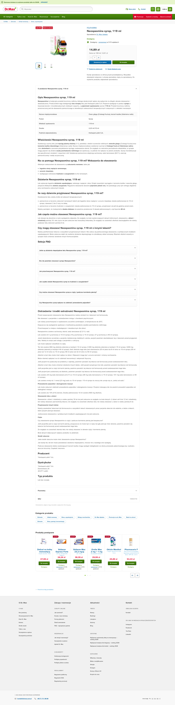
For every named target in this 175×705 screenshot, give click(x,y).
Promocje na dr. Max (115, 517)
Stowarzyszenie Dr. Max (26, 616)
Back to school (130, 517)
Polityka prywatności (60, 659)
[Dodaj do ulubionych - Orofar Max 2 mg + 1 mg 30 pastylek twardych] (102, 537)
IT (159, 698)
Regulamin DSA (59, 678)
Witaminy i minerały (96, 658)
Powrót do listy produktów (45, 589)
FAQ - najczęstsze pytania (62, 625)
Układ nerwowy (52, 517)
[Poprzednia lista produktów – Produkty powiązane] (132, 575)
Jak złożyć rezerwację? (61, 637)
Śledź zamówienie (59, 622)
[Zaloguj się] (158, 9)
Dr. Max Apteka (102, 34)
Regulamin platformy (60, 674)
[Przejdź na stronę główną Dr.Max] (10, 9)
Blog (63, 17)
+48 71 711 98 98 (42, 698)
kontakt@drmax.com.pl (24, 698)
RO (158, 698)
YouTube (128, 631)
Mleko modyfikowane (96, 661)
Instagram (129, 624)
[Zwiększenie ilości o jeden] (98, 57)
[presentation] (44, 541)
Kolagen (92, 668)
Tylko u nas (21, 17)
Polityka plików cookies (61, 662)
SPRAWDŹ (44, 2)
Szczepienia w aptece (25, 632)
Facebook (129, 627)
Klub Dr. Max (32, 17)
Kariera (21, 622)
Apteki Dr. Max (58, 644)
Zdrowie (39, 517)
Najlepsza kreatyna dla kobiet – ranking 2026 (104, 646)
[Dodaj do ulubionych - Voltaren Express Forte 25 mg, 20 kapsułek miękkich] (68, 537)
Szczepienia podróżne (25, 635)
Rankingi (92, 616)
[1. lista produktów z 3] (85, 575)
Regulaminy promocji (60, 681)
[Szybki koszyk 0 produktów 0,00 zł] (170, 9)
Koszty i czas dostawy (61, 616)
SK (155, 698)
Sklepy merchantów (84, 517)
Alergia (92, 664)
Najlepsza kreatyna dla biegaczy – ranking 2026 (104, 642)
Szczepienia (55, 17)
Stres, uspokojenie (67, 517)
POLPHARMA (92, 28)
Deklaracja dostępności (61, 656)
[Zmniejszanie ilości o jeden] (91, 57)
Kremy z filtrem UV (95, 671)
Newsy (92, 612)
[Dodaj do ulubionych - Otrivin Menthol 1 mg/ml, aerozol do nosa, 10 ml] (120, 537)
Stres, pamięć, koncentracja (55, 521)
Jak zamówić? (58, 612)
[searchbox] (56, 9)
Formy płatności (59, 619)
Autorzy (92, 622)
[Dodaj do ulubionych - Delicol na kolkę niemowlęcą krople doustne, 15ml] (50, 537)
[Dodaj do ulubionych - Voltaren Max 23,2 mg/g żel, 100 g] (85, 537)
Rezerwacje (44, 17)
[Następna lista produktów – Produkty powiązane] (137, 575)
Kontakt (128, 612)
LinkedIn (128, 634)
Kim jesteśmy (23, 612)
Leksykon (93, 619)
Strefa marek (22, 625)
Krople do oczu (94, 674)
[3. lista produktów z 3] (90, 575)
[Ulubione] (153, 9)
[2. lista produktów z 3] (87, 575)
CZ (152, 698)
